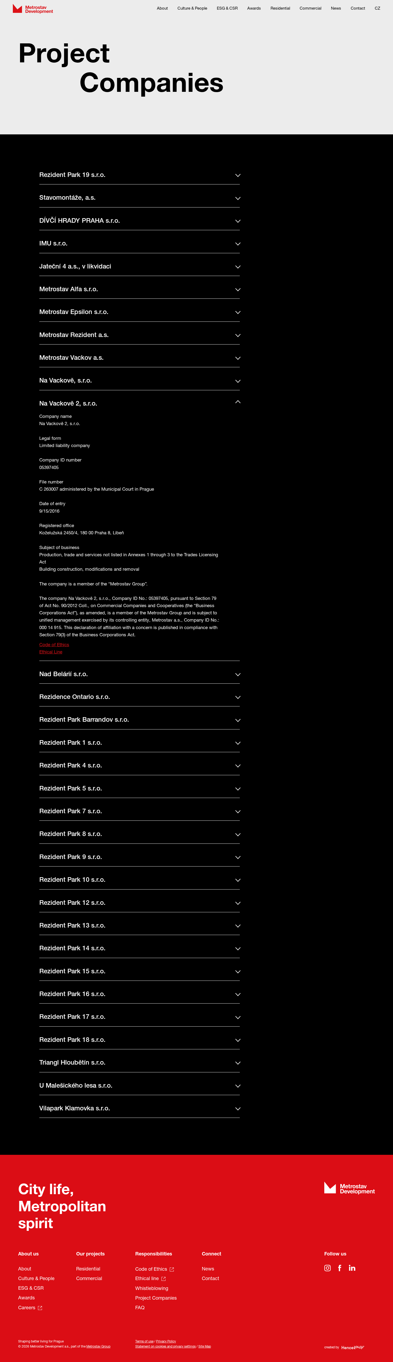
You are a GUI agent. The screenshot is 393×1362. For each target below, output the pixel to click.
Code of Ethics (54, 645)
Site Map (204, 1346)
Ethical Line (50, 652)
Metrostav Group (98, 1346)
